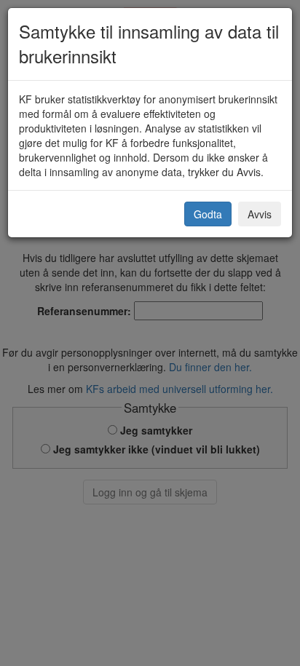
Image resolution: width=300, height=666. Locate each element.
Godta (208, 214)
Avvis (260, 214)
